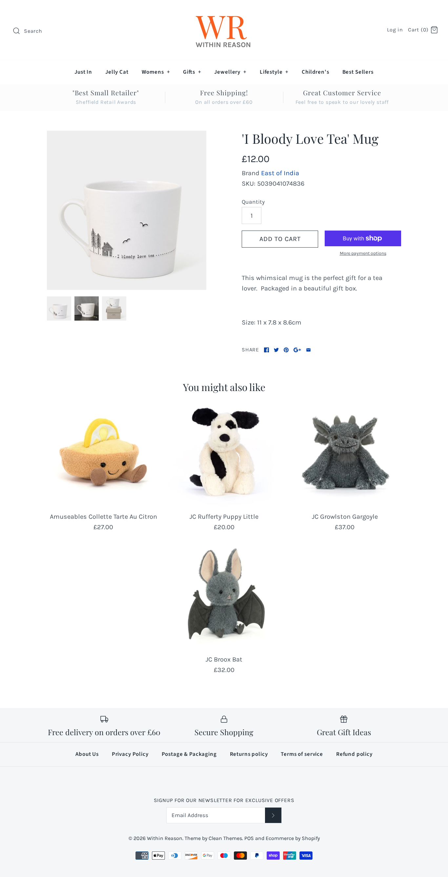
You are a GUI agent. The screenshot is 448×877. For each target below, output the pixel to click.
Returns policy (249, 754)
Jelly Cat (117, 72)
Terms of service (302, 754)
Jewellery (230, 72)
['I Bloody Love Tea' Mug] (126, 210)
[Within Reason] (224, 11)
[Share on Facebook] (266, 349)
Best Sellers (358, 72)
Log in (395, 30)
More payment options (363, 253)
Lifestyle (274, 72)
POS (249, 838)
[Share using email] (308, 349)
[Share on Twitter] (276, 349)
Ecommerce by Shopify (293, 838)
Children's (315, 72)
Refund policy (354, 754)
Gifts (192, 72)
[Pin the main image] (286, 349)
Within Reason (164, 838)
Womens (156, 72)
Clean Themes (225, 838)
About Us (87, 754)
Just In (83, 72)
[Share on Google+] (297, 349)
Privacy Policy (130, 754)
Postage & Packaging (189, 754)
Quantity (253, 201)
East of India (280, 173)
